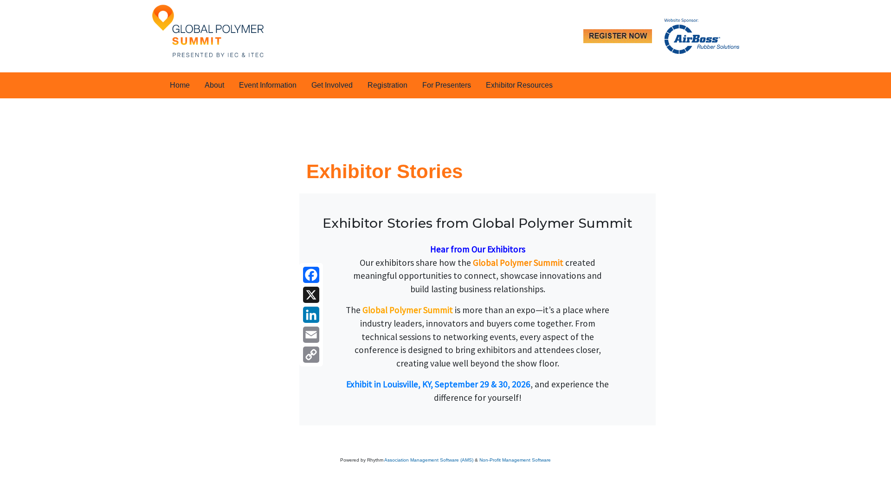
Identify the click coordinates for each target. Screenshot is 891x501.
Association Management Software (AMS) (428, 459)
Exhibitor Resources (519, 85)
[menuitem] (179, 85)
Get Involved (332, 85)
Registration (387, 85)
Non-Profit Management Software (515, 459)
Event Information (268, 85)
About (214, 85)
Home (180, 85)
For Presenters (446, 85)
